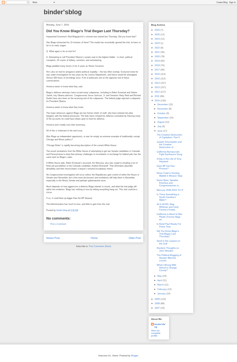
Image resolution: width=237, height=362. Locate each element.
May (159, 276)
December (163, 104)
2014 (157, 83)
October (161, 113)
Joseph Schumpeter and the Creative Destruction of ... (169, 145)
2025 (157, 34)
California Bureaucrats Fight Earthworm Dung (169, 153)
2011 (157, 96)
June (160, 131)
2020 (157, 56)
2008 (157, 303)
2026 (157, 30)
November (163, 108)
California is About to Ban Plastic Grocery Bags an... (169, 217)
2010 (157, 100)
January (161, 293)
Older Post (135, 238)
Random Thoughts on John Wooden (168, 249)
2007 (157, 308)
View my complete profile (155, 333)
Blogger (134, 355)
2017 (157, 69)
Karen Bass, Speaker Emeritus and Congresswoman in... (169, 183)
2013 (157, 87)
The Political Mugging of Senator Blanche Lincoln (169, 258)
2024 (157, 38)
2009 (157, 299)
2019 (157, 60)
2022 (157, 47)
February (162, 289)
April (160, 280)
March (160, 284)
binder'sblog (63, 12)
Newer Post (53, 238)
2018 (157, 65)
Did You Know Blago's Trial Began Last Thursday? (168, 234)
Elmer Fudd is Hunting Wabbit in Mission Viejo (170, 174)
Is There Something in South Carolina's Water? (168, 197)
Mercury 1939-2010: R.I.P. (170, 190)
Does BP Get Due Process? (166, 167)
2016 (157, 74)
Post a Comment (58, 224)
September (163, 117)
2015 (157, 78)
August (161, 122)
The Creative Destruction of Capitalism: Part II (169, 136)
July (159, 126)
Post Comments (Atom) (100, 246)
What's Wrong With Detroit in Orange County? (167, 268)
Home (94, 238)
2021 (157, 52)
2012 (157, 91)
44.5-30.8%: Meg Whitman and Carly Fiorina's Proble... (168, 207)
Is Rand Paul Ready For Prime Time (169, 225)
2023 (157, 43)
